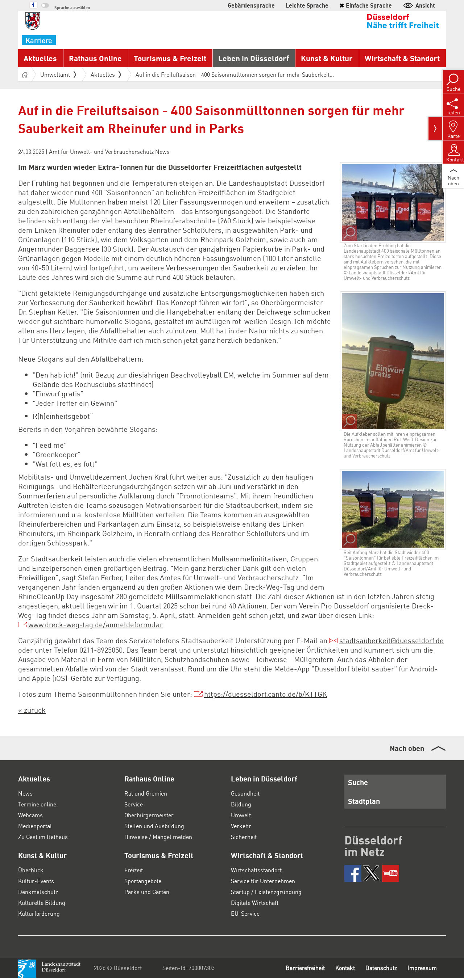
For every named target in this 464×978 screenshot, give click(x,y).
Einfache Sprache (365, 5)
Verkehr (241, 826)
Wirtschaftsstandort (256, 870)
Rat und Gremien (145, 793)
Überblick (31, 870)
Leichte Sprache (307, 5)
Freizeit (133, 870)
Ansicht (425, 5)
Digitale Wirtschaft (254, 902)
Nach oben (407, 748)
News (25, 793)
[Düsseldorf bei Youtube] (390, 873)
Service (133, 804)
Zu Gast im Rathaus (43, 836)
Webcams (30, 815)
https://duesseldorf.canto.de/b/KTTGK (265, 694)
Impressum (422, 967)
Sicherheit (244, 836)
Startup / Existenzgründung (266, 891)
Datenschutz (381, 967)
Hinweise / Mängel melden (158, 836)
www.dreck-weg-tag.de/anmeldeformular (95, 624)
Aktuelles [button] (40, 58)
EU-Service (245, 913)
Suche (358, 782)
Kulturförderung (39, 913)
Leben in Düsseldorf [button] (253, 58)
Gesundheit (245, 793)
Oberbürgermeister (149, 815)
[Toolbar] (435, 128)
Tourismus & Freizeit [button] (170, 58)
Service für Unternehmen (263, 881)
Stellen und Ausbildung (154, 826)
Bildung (241, 804)
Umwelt (241, 815)
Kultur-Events (36, 881)
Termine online (37, 804)
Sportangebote (142, 881)
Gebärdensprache (251, 5)
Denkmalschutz (38, 891)
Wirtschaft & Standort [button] (402, 58)
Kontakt (345, 967)
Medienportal (35, 826)
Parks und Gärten (146, 891)
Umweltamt (55, 74)
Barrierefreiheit (305, 967)
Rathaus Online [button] (95, 58)
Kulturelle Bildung (41, 902)
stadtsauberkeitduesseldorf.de (391, 640)
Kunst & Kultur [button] (327, 58)
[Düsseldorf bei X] (371, 873)
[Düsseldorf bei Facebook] (352, 873)
